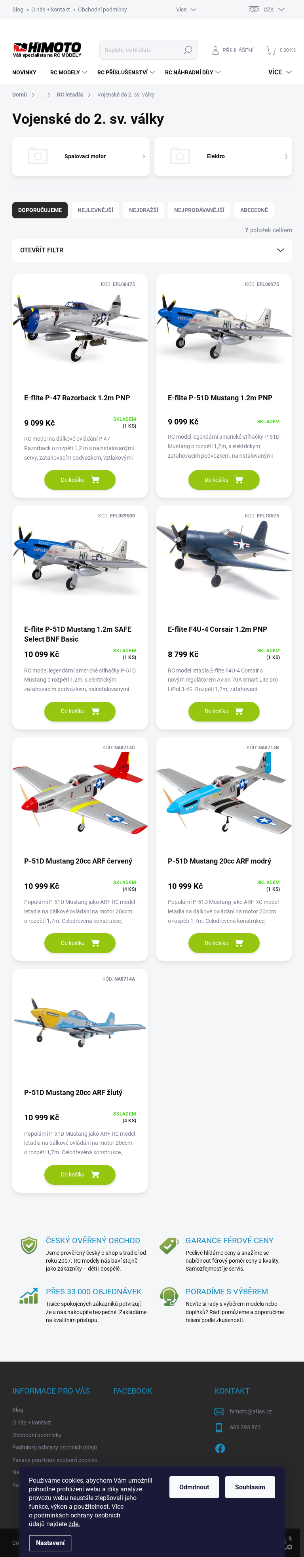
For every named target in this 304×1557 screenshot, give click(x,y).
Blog (17, 9)
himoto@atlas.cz (251, 1411)
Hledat (188, 50)
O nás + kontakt (50, 9)
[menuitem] (27, 72)
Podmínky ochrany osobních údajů (54, 1447)
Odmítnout (194, 1487)
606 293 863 (245, 1427)
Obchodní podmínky (102, 9)
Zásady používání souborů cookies (54, 1460)
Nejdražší (143, 210)
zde (74, 1524)
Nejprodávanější (199, 210)
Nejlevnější (95, 210)
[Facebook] (220, 1447)
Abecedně (254, 210)
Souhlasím (250, 1487)
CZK (269, 9)
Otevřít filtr (41, 250)
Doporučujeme (40, 210)
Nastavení (50, 1543)
